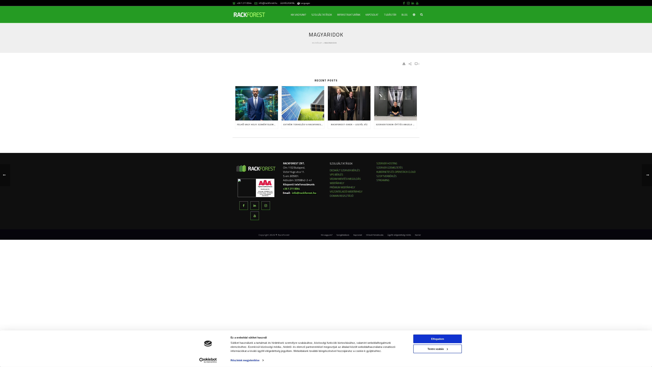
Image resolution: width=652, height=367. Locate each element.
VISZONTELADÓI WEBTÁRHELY (346, 192)
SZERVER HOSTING (386, 163)
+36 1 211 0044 (244, 3)
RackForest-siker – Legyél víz (349, 124)
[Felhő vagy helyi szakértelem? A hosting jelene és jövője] (256, 103)
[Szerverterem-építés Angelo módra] (395, 103)
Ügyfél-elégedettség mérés (399, 235)
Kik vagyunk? (298, 15)
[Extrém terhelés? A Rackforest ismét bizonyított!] (303, 103)
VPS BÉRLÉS (336, 175)
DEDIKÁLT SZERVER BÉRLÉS (345, 170)
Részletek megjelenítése (245, 360)
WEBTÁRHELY (337, 183)
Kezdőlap (317, 43)
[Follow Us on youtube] (254, 216)
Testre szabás (436, 348)
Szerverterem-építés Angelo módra (396, 124)
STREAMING (382, 180)
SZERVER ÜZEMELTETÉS (389, 168)
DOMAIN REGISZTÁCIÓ (342, 196)
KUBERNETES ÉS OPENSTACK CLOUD (396, 172)
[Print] (404, 63)
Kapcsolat (372, 15)
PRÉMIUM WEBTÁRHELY (342, 187)
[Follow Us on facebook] (243, 205)
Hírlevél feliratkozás (374, 235)
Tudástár (390, 15)
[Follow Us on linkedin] (254, 205)
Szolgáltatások (321, 15)
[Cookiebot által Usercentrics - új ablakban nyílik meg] (208, 360)
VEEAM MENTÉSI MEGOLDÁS (345, 179)
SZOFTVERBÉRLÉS (386, 176)
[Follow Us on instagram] (265, 205)
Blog (405, 15)
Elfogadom (437, 338)
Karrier (418, 235)
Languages (305, 3)
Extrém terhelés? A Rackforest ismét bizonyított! (303, 124)
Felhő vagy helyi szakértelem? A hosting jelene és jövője (257, 124)
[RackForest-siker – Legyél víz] (349, 103)
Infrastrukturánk (348, 15)
